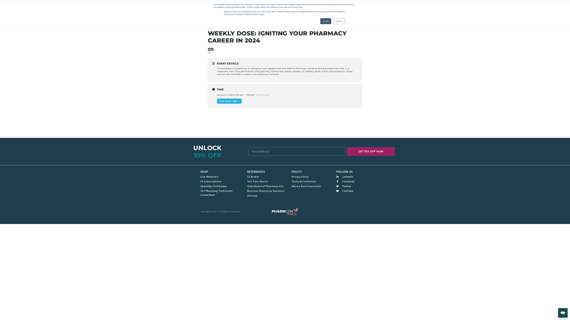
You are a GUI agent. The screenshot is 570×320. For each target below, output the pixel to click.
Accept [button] (326, 21)
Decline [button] (338, 21)
